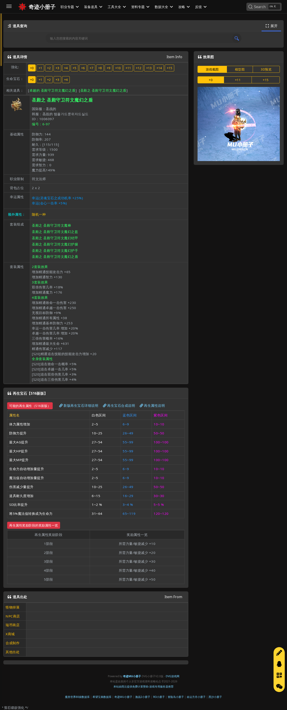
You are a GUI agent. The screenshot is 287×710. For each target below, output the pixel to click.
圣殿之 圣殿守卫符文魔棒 (51, 225)
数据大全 (162, 6)
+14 (159, 68)
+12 (138, 68)
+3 (57, 68)
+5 (74, 68)
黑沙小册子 (215, 697)
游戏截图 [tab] (212, 69)
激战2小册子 (142, 697)
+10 (118, 68)
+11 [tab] (238, 80)
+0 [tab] (211, 80)
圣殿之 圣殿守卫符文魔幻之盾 (103, 90)
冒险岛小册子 (176, 697)
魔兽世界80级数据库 (77, 697)
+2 (49, 68)
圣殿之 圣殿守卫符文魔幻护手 (55, 250)
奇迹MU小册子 (123, 697)
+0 (32, 68)
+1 (40, 68)
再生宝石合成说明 (121, 405)
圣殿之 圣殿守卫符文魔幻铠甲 (55, 238)
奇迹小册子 (42, 6)
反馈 (199, 6)
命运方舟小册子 (196, 697)
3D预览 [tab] (266, 69)
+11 (128, 68)
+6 (83, 68)
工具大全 (115, 6)
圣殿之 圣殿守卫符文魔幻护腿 (55, 244)
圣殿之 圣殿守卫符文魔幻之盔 (55, 231)
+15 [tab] (266, 80)
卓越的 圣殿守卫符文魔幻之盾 (52, 90)
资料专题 (138, 6)
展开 (272, 25)
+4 (66, 68)
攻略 (182, 6)
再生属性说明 (154, 405)
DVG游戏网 (172, 676)
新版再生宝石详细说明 (80, 405)
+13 (149, 68)
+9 (108, 68)
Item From (173, 596)
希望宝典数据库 (102, 697)
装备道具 (91, 6)
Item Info (174, 56)
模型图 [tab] (240, 69)
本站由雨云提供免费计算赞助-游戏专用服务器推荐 (143, 686)
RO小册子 (159, 697)
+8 (100, 68)
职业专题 (68, 6)
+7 (91, 68)
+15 (169, 68)
